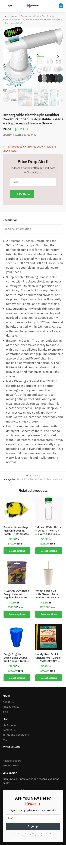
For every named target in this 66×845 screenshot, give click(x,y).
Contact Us (9, 730)
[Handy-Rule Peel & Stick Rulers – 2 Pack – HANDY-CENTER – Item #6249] (48, 637)
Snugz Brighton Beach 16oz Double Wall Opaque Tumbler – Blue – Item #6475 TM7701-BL (17, 657)
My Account (10, 725)
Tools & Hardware (53, 479)
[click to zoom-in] (33, 57)
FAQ (5, 739)
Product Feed (11, 765)
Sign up (33, 826)
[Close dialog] (60, 793)
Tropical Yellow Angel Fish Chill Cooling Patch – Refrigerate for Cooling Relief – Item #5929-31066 (16, 530)
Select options (17, 550)
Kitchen (14, 16)
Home (5, 16)
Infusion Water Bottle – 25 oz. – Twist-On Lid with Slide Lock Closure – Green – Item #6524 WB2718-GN (48, 530)
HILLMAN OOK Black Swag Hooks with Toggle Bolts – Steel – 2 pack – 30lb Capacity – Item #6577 (17, 594)
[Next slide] (58, 56)
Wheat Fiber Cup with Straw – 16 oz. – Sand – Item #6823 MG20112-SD (48, 594)
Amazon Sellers (12, 760)
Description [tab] (10, 220)
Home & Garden (25, 479)
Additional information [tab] (17, 229)
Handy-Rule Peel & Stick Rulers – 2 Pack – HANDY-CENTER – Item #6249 (48, 657)
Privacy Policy (11, 706)
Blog (5, 711)
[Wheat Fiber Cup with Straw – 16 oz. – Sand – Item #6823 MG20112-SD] (48, 573)
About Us (8, 702)
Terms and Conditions (16, 734)
